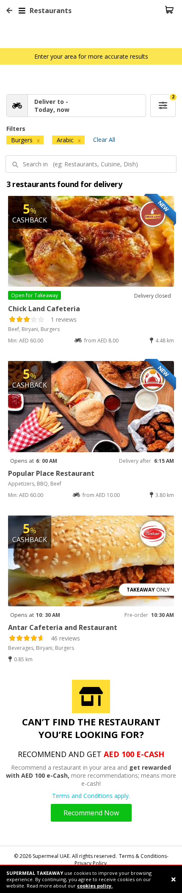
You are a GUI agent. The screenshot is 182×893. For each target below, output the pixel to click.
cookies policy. (95, 885)
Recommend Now (91, 812)
